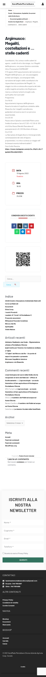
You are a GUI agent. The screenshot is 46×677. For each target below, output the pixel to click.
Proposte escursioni (12, 318)
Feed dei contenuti (12, 440)
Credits (23, 667)
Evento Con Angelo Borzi (15, 22)
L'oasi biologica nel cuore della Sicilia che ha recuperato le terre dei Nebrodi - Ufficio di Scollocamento (21, 378)
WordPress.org (11, 446)
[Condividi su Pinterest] (31, 225)
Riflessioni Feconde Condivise (16, 321)
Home (10, 10)
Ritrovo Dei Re (10, 324)
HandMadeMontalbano (23, 4)
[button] (4, 4)
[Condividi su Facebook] (14, 225)
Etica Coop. (9, 309)
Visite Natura (10, 329)
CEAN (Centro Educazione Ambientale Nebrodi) (23, 301)
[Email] (28, 231)
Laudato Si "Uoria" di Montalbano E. (18, 315)
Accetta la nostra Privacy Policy (16, 553)
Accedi (7, 437)
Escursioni (9, 307)
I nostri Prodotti (11, 312)
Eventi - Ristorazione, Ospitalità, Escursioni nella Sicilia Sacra (21, 14)
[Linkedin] (25, 225)
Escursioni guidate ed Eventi (19, 19)
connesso (20, 462)
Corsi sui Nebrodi (11, 304)
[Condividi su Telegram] (22, 231)
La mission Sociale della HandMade (27, 409)
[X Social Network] (19, 225)
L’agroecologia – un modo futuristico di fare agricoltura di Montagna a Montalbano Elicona (22, 383)
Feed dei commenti (12, 443)
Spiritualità (9, 327)
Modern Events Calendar (26, 456)
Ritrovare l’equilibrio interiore (16, 359)
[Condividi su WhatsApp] (17, 231)
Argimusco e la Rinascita (14, 362)
